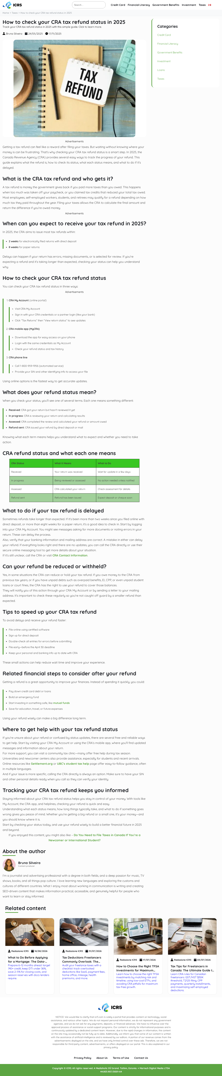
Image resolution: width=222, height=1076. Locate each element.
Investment (189, 4)
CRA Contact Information (69, 555)
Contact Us (141, 1057)
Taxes (202, 4)
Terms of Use (121, 1057)
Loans (161, 70)
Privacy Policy (82, 1057)
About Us (102, 1057)
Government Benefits (165, 4)
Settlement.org (41, 763)
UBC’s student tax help (73, 763)
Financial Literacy (139, 4)
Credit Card (118, 4)
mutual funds (61, 703)
